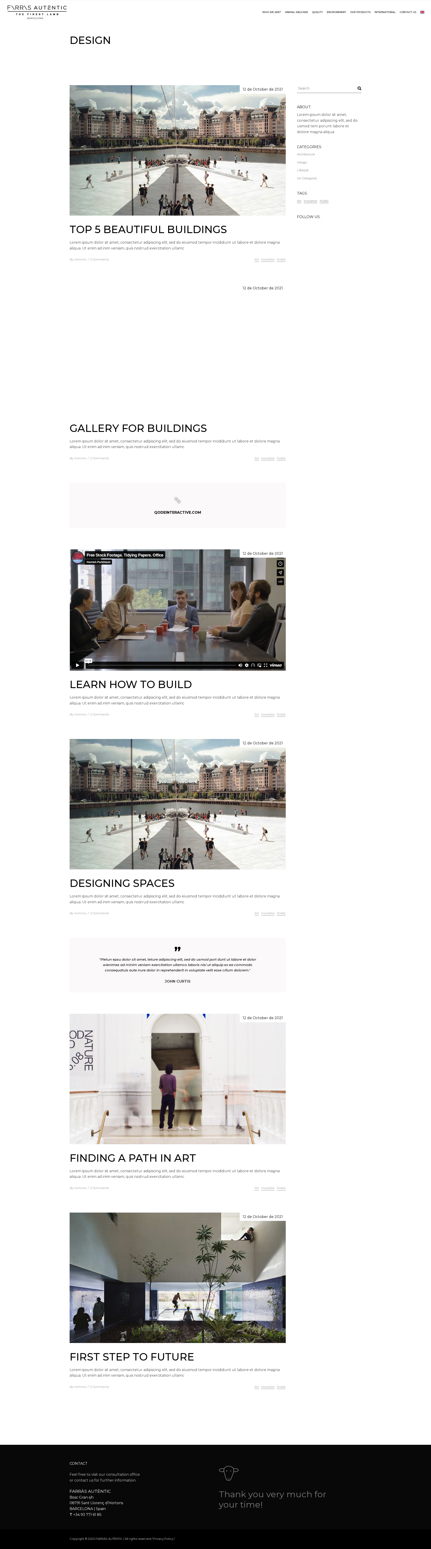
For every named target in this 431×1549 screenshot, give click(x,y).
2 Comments (99, 259)
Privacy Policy (163, 1538)
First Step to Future (132, 1356)
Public (281, 259)
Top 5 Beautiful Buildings (148, 229)
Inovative (268, 259)
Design (302, 162)
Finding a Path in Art (133, 1158)
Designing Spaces (122, 883)
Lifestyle (303, 170)
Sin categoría (307, 178)
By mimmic (78, 259)
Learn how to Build (131, 684)
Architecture (306, 154)
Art (257, 259)
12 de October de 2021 (263, 89)
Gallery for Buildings (138, 428)
